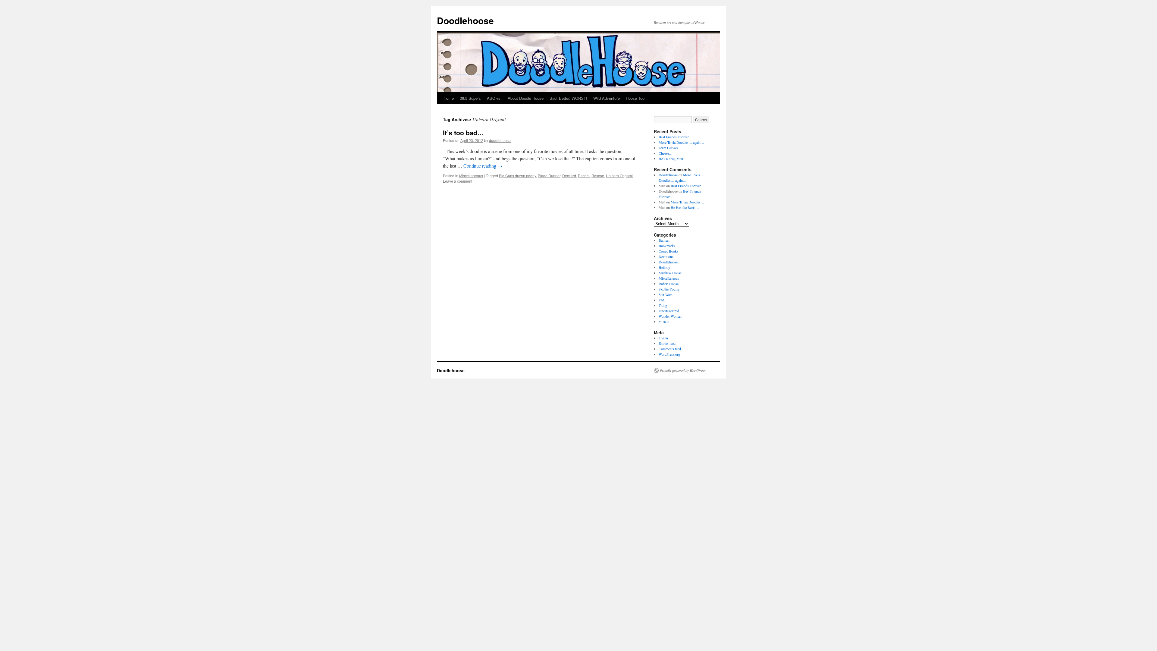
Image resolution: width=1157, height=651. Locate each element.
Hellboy (664, 267)
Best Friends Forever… (675, 136)
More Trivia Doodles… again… (681, 142)
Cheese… (666, 153)
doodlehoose (500, 140)
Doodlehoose (465, 20)
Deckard (569, 175)
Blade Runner (549, 175)
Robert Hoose (669, 283)
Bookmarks (667, 245)
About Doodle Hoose (526, 98)
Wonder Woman (670, 316)
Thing (663, 305)
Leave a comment (457, 181)
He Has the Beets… (685, 207)
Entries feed (667, 343)
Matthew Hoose (670, 272)
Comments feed (670, 348)
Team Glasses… (670, 147)
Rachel (584, 175)
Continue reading (482, 165)
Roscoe (597, 175)
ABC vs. (494, 98)
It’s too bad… (463, 132)
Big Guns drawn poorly (517, 175)
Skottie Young (669, 289)
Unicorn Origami (619, 175)
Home (449, 98)
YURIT (664, 321)
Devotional (666, 256)
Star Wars (666, 294)
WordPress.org (669, 354)
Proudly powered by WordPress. (683, 370)
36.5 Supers (470, 98)
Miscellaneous (471, 175)
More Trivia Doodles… (687, 202)
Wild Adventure (606, 98)
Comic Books (668, 251)
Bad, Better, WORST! (568, 98)
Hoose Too (635, 98)
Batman (664, 240)
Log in (663, 337)
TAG (662, 299)
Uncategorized (669, 310)
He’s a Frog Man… (673, 158)
